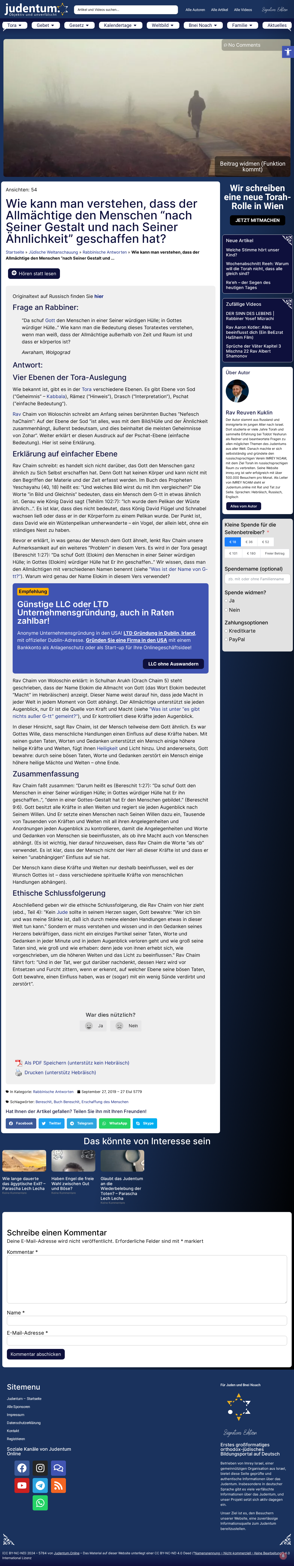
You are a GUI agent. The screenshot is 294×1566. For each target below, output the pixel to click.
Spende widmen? (245, 592)
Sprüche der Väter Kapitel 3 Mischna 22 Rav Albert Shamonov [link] (253, 351)
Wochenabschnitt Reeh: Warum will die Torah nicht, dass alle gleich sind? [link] (257, 268)
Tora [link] (87, 389)
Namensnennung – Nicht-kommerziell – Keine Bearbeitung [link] (238, 1553)
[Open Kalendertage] (135, 25)
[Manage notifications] (283, 1556)
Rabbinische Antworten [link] (105, 252)
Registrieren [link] (16, 1439)
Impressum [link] (15, 1415)
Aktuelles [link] (277, 25)
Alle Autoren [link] (195, 10)
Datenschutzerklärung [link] (24, 1423)
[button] (21, 1123)
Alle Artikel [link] (219, 10)
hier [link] (99, 296)
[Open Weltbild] (172, 25)
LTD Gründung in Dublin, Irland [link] (159, 633)
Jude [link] (62, 912)
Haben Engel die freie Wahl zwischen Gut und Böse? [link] (72, 1183)
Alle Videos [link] (243, 10)
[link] (288, 52)
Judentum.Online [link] (66, 1553)
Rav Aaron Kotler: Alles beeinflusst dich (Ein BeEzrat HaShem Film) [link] (254, 332)
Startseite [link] (15, 252)
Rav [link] (17, 414)
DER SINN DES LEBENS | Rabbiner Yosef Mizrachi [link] (250, 316)
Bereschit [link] (44, 1101)
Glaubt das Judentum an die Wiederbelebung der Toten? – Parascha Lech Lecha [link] (122, 1188)
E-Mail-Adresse (27, 1332)
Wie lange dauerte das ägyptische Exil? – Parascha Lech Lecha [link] (23, 1183)
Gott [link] (50, 320)
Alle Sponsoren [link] (18, 1407)
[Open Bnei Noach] (215, 25)
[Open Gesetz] (87, 25)
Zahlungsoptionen (246, 623)
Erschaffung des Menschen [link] (105, 1101)
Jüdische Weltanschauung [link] (53, 252)
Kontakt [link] (13, 1431)
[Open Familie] (251, 25)
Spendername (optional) (254, 569)
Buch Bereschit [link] (66, 1101)
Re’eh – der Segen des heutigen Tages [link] (248, 285)
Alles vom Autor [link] (243, 506)
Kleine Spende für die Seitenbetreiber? (250, 528)
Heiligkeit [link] (107, 748)
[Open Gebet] (52, 25)
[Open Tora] (20, 25)
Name (16, 1312)
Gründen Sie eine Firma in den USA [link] (126, 640)
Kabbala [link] (56, 396)
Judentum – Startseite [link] (24, 1398)
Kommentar (22, 1251)
